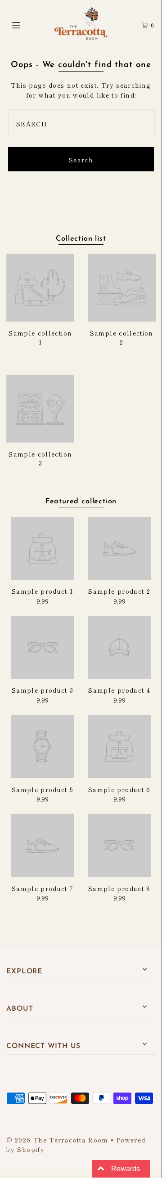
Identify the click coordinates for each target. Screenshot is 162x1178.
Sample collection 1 (40, 337)
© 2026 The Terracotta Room (57, 1139)
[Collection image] (40, 317)
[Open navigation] (25, 24)
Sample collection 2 (121, 337)
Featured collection (81, 501)
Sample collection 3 (40, 458)
